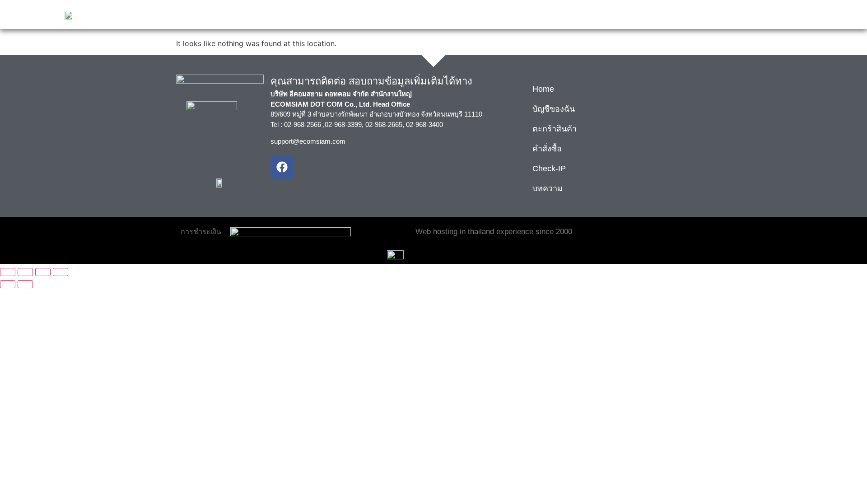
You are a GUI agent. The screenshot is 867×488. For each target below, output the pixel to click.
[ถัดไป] (25, 284)
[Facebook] (281, 167)
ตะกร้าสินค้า (554, 128)
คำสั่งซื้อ (547, 148)
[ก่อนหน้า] (7, 284)
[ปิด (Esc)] (60, 272)
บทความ (547, 188)
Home (543, 89)
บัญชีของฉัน (553, 108)
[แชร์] (43, 272)
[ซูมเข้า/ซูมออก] (7, 272)
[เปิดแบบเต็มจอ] (25, 272)
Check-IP (549, 168)
